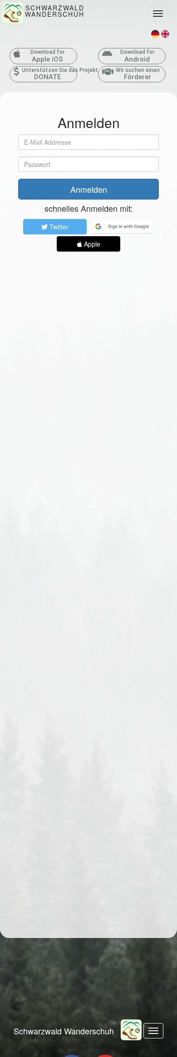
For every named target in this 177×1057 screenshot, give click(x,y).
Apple (91, 243)
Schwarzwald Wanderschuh (64, 1031)
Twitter (58, 226)
